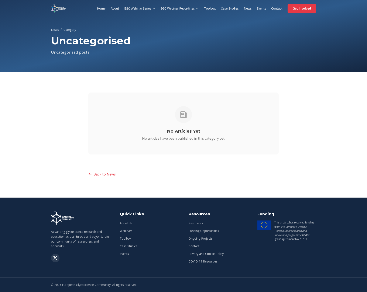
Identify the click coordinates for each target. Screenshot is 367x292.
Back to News (104, 174)
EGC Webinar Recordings (178, 8)
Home (101, 8)
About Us (126, 223)
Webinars (126, 231)
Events (261, 8)
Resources (196, 223)
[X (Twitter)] (55, 258)
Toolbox (210, 8)
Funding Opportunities (204, 231)
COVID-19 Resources (203, 261)
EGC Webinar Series (137, 8)
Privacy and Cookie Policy (206, 254)
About (115, 8)
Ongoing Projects (201, 238)
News (248, 8)
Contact (276, 8)
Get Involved (302, 8)
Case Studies (230, 8)
